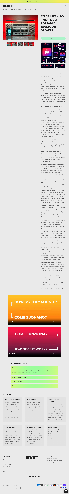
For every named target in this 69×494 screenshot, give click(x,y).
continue (50, 438)
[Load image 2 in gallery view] (14, 44)
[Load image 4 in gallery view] (26, 44)
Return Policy (6, 462)
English (16, 488)
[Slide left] (4, 44)
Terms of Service (7, 466)
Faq (4, 459)
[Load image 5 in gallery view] (31, 44)
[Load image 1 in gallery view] (9, 44)
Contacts (5, 471)
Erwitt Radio (57, 490)
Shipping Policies (7, 464)
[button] (6, 9)
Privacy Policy (6, 469)
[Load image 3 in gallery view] (20, 44)
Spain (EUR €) (7, 488)
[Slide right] (36, 44)
